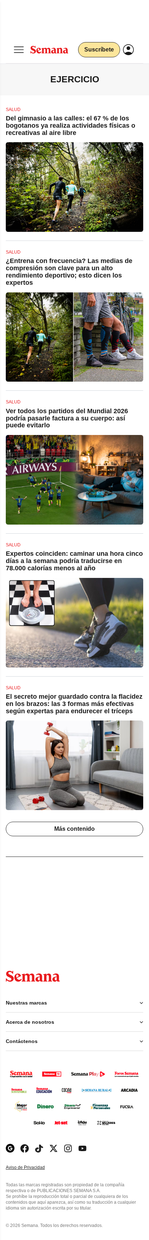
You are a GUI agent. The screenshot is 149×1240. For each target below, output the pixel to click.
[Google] (10, 1148)
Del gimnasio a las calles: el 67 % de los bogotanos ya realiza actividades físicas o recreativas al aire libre (70, 125)
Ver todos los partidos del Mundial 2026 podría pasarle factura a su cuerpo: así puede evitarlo (67, 418)
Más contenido (74, 829)
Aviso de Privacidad (33, 1167)
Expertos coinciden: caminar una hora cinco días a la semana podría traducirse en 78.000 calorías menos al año (74, 561)
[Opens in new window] (24, 1148)
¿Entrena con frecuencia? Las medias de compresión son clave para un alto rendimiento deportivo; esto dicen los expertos (69, 271)
